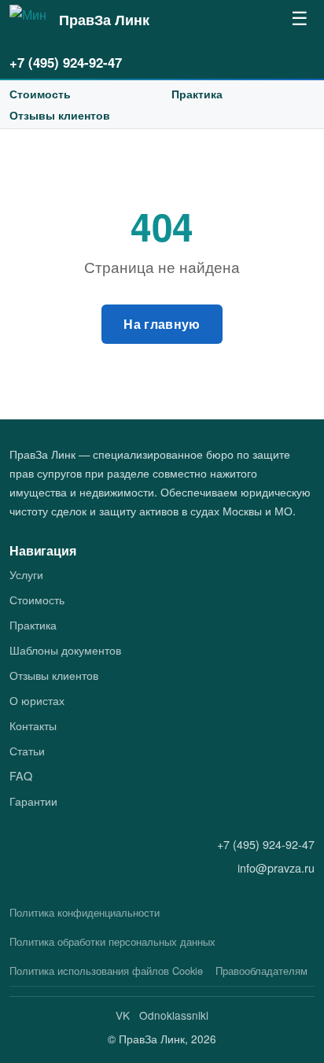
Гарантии (33, 800)
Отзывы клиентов (59, 115)
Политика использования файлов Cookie (106, 970)
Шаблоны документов (65, 649)
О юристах (36, 700)
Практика (197, 94)
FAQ (20, 775)
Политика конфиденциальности (84, 912)
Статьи (27, 750)
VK (123, 1015)
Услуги (26, 574)
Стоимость (40, 94)
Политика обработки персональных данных (112, 941)
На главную (161, 324)
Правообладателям (261, 970)
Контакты (33, 725)
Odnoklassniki (173, 1015)
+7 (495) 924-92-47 (65, 62)
